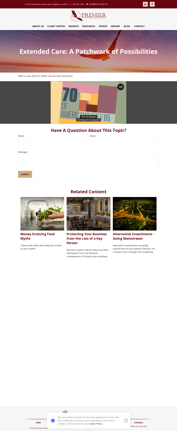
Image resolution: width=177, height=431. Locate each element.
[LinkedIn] (145, 4)
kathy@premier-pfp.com (98, 4)
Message (22, 152)
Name (21, 135)
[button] (38, 26)
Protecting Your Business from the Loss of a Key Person (87, 238)
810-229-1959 (78, 4)
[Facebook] (152, 4)
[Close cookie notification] (126, 420)
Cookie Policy (95, 423)
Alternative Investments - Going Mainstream (133, 236)
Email (92, 135)
